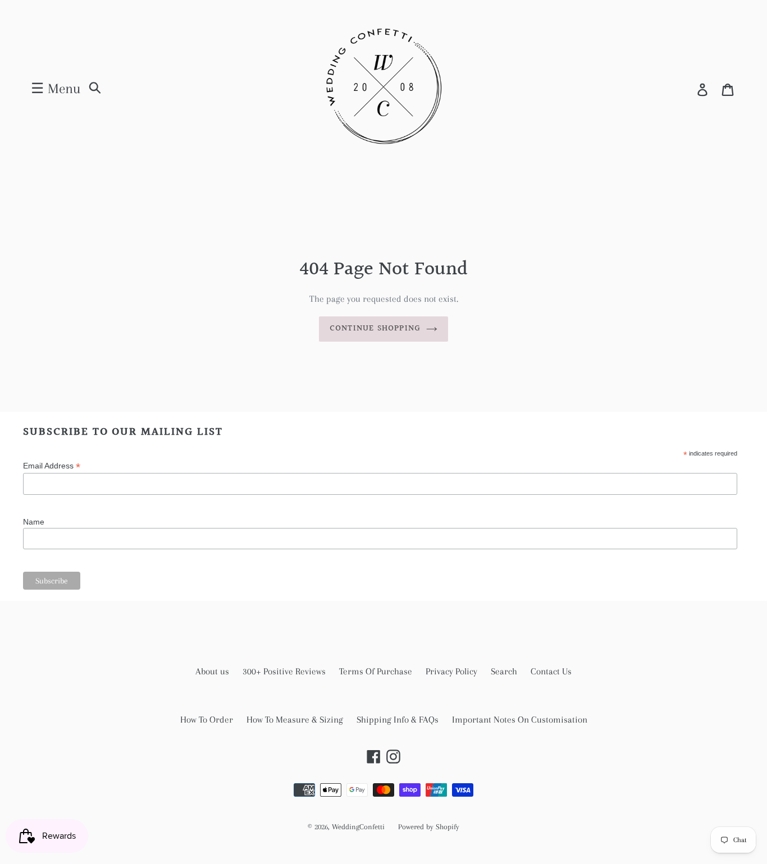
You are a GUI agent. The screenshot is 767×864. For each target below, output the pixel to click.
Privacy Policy (451, 671)
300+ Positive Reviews (284, 671)
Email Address (51, 466)
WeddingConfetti (358, 826)
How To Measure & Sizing (294, 719)
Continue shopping (375, 328)
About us (212, 671)
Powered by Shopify (428, 826)
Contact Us (551, 671)
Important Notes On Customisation (519, 719)
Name (33, 521)
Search (504, 671)
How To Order (206, 719)
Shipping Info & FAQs (398, 719)
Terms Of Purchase (375, 671)
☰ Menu (55, 88)
